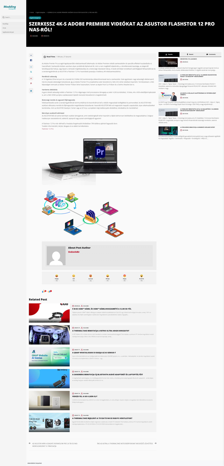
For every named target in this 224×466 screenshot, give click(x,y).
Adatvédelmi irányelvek (35, 463)
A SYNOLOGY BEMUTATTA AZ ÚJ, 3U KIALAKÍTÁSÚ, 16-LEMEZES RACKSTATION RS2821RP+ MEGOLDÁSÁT (199, 109)
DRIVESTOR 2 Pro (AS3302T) (188, 59)
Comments (212, 54)
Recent (191, 54)
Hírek (4, 28)
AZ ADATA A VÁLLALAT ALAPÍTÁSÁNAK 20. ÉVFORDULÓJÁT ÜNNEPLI (198, 93)
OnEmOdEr (35, 36)
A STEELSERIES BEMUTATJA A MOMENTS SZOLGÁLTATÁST (197, 127)
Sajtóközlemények (8, 32)
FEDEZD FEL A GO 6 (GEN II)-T (84, 396)
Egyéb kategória (35, 18)
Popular (170, 54)
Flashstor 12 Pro (48, 129)
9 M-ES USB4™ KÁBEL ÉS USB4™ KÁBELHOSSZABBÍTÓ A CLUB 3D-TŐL (101, 309)
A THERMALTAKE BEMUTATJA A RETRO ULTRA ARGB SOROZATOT (100, 331)
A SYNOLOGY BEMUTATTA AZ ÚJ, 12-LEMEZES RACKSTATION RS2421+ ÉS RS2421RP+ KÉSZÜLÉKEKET (198, 75)
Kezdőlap (5, 24)
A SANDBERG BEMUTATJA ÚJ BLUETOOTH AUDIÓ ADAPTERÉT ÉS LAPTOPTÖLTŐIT (107, 374)
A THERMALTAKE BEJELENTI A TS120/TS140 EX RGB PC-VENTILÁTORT (102, 418)
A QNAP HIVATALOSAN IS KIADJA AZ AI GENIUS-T (94, 352)
